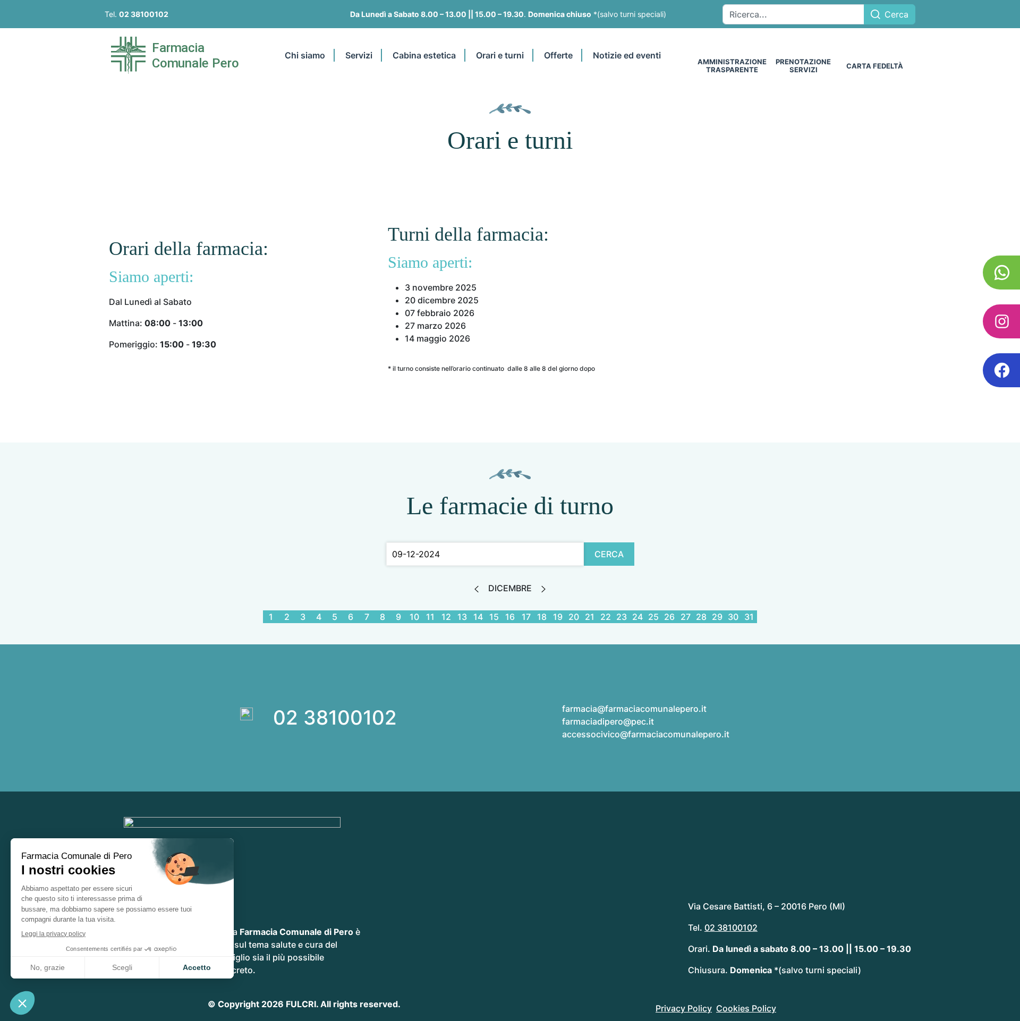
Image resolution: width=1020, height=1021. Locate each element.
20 (573, 616)
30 (733, 616)
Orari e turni (500, 55)
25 (653, 616)
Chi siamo (305, 55)
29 (717, 616)
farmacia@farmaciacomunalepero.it (634, 708)
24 (637, 616)
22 (605, 616)
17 (526, 616)
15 (494, 616)
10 (414, 616)
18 (542, 616)
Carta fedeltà (874, 66)
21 (589, 616)
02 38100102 (143, 14)
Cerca (896, 14)
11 (430, 616)
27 (686, 616)
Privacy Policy (684, 1008)
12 (446, 616)
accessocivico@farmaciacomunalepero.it (645, 734)
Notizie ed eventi (627, 55)
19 (558, 616)
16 (510, 616)
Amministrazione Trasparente (732, 65)
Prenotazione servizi (803, 65)
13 (462, 616)
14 (478, 616)
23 (621, 616)
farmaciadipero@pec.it (608, 721)
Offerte (558, 55)
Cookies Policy (746, 1008)
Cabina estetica (424, 55)
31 (749, 616)
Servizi (358, 55)
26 (669, 616)
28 (701, 616)
